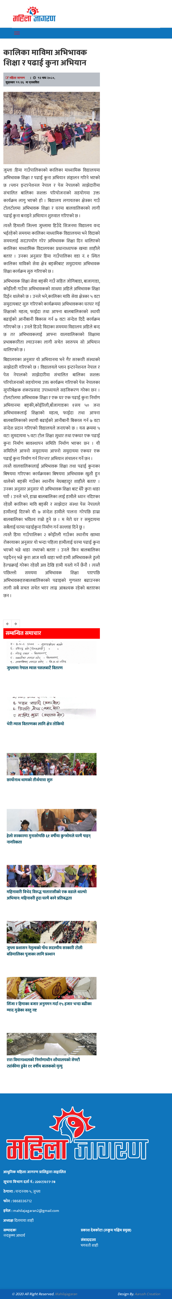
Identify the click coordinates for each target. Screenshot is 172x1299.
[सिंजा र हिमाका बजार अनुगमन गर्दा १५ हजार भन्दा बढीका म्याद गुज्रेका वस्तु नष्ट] (52, 987)
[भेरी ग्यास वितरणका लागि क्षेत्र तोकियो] (52, 707)
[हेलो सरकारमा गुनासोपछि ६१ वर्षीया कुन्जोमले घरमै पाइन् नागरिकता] (52, 819)
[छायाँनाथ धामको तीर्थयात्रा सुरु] (52, 763)
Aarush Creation (147, 1294)
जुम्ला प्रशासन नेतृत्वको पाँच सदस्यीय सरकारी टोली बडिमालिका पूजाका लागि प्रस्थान (44, 951)
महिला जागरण (17, 77)
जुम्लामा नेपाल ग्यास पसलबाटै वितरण (35, 668)
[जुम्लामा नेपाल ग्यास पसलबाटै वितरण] (52, 652)
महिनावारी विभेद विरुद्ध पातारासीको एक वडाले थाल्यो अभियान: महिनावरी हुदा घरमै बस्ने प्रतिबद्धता (47, 895)
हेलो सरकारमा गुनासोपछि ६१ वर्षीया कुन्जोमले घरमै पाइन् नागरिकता (48, 839)
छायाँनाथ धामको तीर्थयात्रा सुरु (30, 780)
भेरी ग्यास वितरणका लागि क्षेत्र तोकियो (35, 724)
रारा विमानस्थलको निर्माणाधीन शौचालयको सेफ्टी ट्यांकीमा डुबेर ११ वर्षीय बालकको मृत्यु (43, 1063)
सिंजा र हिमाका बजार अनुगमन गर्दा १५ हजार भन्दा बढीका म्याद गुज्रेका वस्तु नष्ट (49, 1007)
